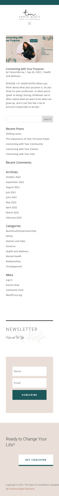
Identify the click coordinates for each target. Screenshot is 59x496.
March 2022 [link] (12, 212)
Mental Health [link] (13, 256)
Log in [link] (9, 279)
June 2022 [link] (11, 197)
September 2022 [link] (15, 182)
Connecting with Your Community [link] (24, 143)
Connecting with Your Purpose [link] (25, 69)
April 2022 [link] (11, 207)
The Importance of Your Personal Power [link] (28, 138)
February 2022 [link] (14, 217)
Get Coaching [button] (36, 459)
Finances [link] (11, 246)
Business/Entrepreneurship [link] (21, 230)
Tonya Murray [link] (16, 72)
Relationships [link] (13, 261)
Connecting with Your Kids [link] (20, 154)
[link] (29, 49)
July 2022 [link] (11, 192)
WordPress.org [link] (14, 295)
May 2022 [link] (11, 202)
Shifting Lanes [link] (13, 133)
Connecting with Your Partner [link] (22, 149)
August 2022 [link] (13, 187)
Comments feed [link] (14, 289)
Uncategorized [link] (14, 266)
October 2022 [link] (13, 177)
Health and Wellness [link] (17, 251)
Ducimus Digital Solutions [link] (22, 488)
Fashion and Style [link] (15, 241)
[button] (29, 23)
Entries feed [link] (12, 285)
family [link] (9, 236)
